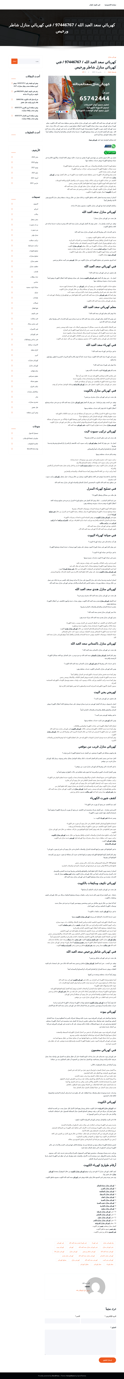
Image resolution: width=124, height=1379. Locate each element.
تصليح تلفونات (33, 251)
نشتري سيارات (79, 942)
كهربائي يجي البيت (108, 1260)
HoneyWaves (70, 1376)
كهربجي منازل (111, 425)
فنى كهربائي (81, 425)
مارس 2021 (34, 183)
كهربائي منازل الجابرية (107, 1206)
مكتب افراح (34, 386)
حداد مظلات (34, 277)
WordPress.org (32, 449)
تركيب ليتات (102, 249)
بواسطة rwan (112, 72)
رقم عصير (112, 1229)
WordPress (56, 1376)
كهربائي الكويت (76, 729)
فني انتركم (109, 792)
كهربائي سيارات (33, 360)
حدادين (36, 282)
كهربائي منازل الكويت (103, 517)
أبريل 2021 (34, 178)
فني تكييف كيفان (94, 5)
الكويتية (108, 192)
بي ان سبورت (33, 225)
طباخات (35, 298)
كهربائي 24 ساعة (79, 384)
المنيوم (36, 204)
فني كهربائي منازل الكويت (107, 572)
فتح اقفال (35, 308)
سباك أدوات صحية (32, 287)
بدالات (36, 214)
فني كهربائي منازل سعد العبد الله (88, 1247)
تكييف (78, 925)
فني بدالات (88, 792)
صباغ (36, 292)
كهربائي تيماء (93, 140)
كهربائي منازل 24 (59, 1251)
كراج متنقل (34, 350)
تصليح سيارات (33, 256)
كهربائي (81, 286)
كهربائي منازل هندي (71, 629)
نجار (36, 397)
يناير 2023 (35, 157)
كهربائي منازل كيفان (107, 1197)
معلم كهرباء (110, 1264)
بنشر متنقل (34, 219)
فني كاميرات (34, 329)
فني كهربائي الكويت (90, 278)
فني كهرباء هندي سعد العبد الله (78, 1243)
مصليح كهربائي (62, 1260)
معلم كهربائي (93, 443)
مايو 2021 (35, 173)
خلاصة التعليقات (33, 444)
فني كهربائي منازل (108, 1247)
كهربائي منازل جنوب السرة (105, 1203)
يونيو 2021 (34, 167)
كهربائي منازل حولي (104, 1217)
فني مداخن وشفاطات (31, 339)
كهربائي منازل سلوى (107, 1209)
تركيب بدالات (104, 523)
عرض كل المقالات (84, 1290)
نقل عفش (35, 407)
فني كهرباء (106, 370)
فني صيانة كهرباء (68, 569)
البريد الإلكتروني (110, 1316)
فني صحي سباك (33, 324)
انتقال (14, 61)
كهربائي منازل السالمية (106, 1191)
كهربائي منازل (112, 57)
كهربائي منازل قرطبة (104, 1212)
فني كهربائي (103, 295)
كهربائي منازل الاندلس (103, 1214)
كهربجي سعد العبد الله (91, 1260)
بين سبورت (34, 230)
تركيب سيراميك (33, 245)
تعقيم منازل (34, 261)
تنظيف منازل (34, 266)
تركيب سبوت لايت (86, 465)
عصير (101, 1226)
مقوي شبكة (34, 381)
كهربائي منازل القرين (107, 1188)
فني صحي (78, 939)
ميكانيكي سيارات (32, 392)
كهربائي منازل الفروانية (102, 1223)
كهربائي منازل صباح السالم (105, 1185)
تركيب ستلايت (33, 240)
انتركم (36, 209)
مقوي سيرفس (33, 376)
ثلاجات (36, 272)
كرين (36, 355)
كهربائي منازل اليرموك (107, 1194)
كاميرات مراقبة (63, 520)
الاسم (77, 1316)
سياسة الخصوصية (110, 5)
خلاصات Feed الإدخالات (30, 438)
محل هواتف (34, 371)
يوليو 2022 (34, 162)
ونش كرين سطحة (32, 412)
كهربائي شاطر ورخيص (89, 1251)
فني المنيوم (112, 1232)
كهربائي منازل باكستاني (98, 655)
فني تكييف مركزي (92, 939)
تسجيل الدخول (33, 433)
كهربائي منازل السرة (107, 1200)
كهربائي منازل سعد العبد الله (87, 1256)
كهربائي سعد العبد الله (107, 1251)
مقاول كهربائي (111, 841)
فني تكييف (34, 313)
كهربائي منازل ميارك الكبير (102, 1220)
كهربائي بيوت (112, 255)
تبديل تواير (35, 235)
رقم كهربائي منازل (108, 1243)
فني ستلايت (67, 874)
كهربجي (71, 260)
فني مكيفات (67, 925)
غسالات (35, 303)
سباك (69, 939)
